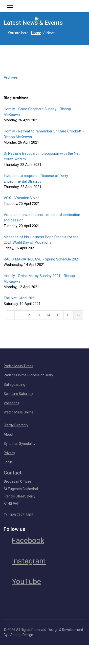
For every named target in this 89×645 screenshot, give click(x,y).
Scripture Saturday (18, 394)
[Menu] (10, 7)
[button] (44, 82)
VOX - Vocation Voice (22, 198)
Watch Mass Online (18, 412)
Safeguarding (14, 385)
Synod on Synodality (19, 444)
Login (8, 462)
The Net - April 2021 (20, 298)
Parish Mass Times (18, 366)
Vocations (11, 403)
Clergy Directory (16, 425)
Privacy (9, 453)
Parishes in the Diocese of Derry (28, 375)
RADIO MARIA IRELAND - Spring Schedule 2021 (42, 259)
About (8, 434)
